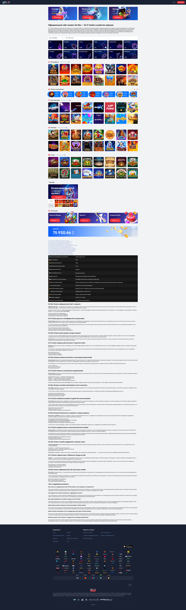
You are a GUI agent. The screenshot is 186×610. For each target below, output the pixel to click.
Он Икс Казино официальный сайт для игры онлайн (60, 254)
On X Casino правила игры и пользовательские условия (61, 251)
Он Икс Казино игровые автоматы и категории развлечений (62, 245)
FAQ (68, 541)
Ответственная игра (105, 532)
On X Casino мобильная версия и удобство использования (62, 248)
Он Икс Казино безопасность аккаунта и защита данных (61, 250)
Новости (69, 532)
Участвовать (58, 197)
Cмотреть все (66, 100)
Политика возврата (87, 538)
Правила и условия (87, 532)
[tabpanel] (63, 13)
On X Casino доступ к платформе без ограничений (60, 242)
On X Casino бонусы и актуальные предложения (59, 246)
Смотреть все (64, 62)
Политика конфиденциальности (90, 535)
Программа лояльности (58, 535)
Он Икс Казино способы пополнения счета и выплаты (61, 247)
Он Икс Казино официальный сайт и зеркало (59, 240)
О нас (54, 532)
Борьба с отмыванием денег (107, 535)
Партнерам (55, 541)
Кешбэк (68, 535)
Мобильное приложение (72, 538)
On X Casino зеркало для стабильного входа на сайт (60, 253)
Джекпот (55, 538)
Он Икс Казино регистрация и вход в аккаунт (59, 243)
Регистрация (181, 2)
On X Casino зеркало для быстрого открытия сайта (60, 244)
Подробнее (118, 17)
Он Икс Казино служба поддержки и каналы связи (60, 252)
